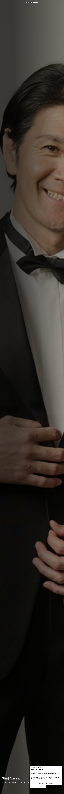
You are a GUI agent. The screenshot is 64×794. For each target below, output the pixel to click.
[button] (62, 792)
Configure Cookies (37, 786)
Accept (54, 786)
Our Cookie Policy (35, 781)
